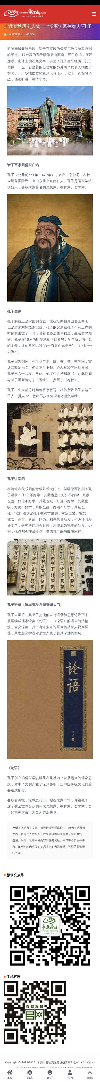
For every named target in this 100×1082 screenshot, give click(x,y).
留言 (50, 1078)
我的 (70, 1078)
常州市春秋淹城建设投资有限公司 (58, 1062)
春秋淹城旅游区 (13, 34)
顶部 (90, 1078)
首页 (10, 1078)
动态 (30, 1078)
